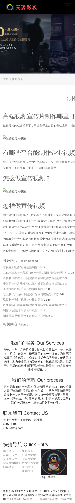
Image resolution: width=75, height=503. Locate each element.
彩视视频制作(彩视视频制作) (21, 267)
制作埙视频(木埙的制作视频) (21, 310)
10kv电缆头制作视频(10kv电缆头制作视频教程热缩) (35, 272)
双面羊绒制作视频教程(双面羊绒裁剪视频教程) (32, 305)
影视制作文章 (30, 463)
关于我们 (27, 467)
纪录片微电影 (11, 463)
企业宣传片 (10, 459)
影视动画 (8, 467)
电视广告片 (10, 455)
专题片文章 (29, 459)
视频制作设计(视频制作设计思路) (23, 299)
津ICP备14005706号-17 (22, 499)
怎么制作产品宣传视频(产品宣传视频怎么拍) (30, 294)
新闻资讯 (17, 79)
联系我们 (27, 471)
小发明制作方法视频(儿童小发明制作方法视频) (32, 283)
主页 (6, 79)
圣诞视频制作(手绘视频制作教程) (23, 288)
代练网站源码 (45, 499)
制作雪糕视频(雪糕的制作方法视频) (25, 315)
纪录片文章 (29, 455)
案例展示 (8, 451)
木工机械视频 (63, 499)
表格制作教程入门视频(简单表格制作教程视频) (32, 278)
